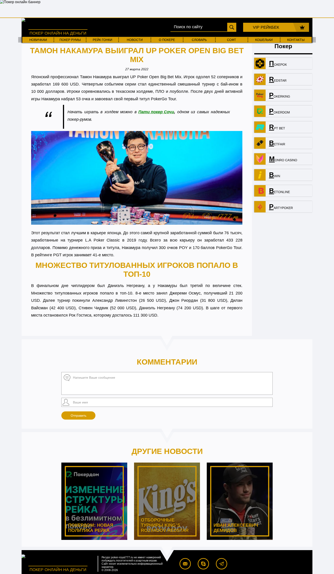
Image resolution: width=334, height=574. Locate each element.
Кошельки (264, 40)
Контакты (295, 40)
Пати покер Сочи (156, 112)
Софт (231, 40)
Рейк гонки (102, 40)
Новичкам (38, 40)
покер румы (70, 40)
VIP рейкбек (266, 27)
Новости (135, 40)
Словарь (199, 40)
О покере (167, 40)
